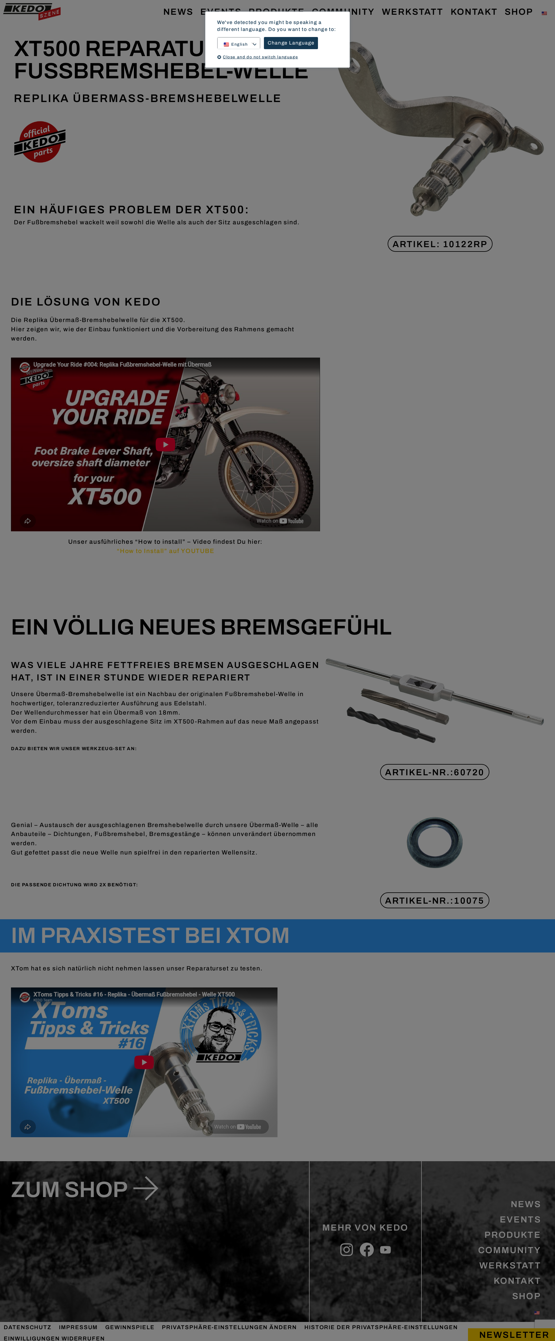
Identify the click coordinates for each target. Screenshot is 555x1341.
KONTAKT (474, 11)
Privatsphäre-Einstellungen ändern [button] (229, 1327)
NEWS (178, 11)
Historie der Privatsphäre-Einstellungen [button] (381, 1327)
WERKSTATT (413, 11)
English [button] (239, 44)
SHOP (519, 11)
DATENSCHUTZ (27, 1327)
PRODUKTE (512, 1235)
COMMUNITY (509, 1250)
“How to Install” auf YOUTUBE (165, 551)
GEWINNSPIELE (129, 1327)
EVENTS (520, 1219)
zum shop (69, 1190)
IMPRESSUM (78, 1327)
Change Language (291, 43)
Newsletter (514, 1335)
